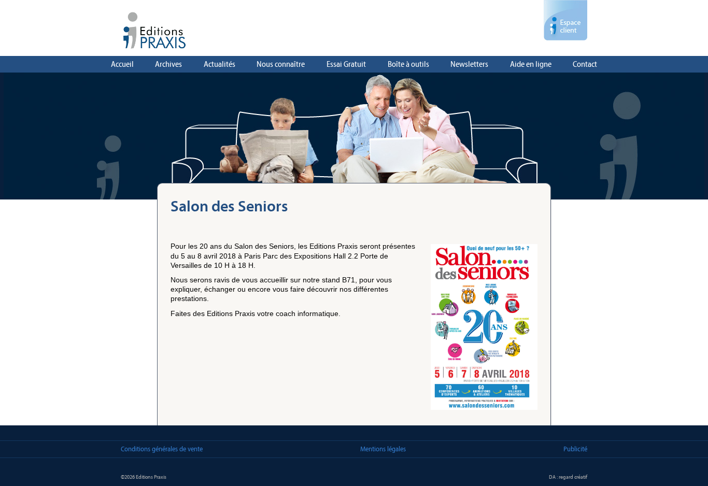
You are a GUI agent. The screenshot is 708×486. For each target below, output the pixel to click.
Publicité (575, 449)
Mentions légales (383, 449)
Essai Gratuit (346, 64)
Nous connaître (281, 64)
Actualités (219, 64)
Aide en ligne (530, 64)
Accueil (122, 64)
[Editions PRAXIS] (354, 33)
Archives (168, 64)
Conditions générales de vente (162, 449)
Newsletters (469, 64)
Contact (585, 64)
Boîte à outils (408, 64)
